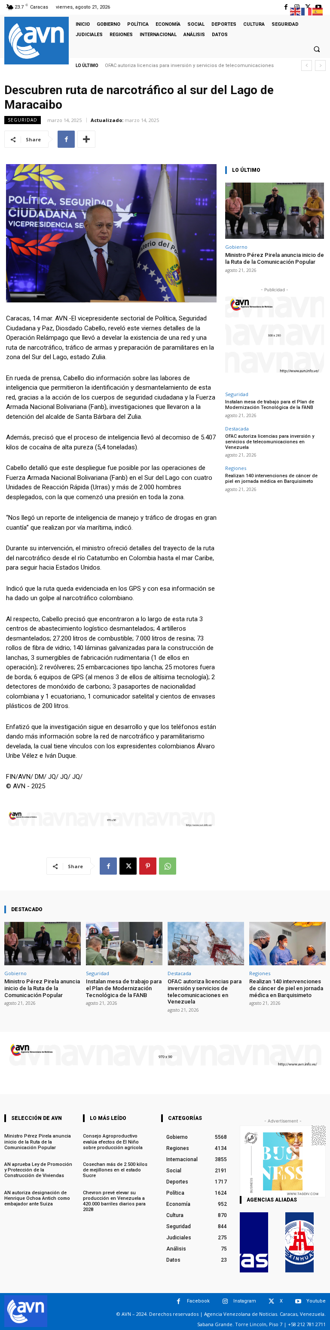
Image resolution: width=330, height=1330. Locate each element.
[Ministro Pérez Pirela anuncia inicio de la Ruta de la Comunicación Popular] (274, 211)
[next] (320, 65)
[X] (128, 866)
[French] (306, 11)
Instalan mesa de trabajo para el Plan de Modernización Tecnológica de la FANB (269, 404)
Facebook (198, 1301)
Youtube (316, 1301)
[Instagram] (224, 1301)
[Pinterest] (147, 866)
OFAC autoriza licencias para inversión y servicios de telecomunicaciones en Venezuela (269, 441)
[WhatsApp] (167, 866)
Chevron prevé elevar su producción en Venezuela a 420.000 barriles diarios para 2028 (114, 1201)
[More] (86, 139)
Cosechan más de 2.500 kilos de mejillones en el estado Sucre (115, 1170)
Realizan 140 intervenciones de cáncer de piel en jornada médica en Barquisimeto (271, 478)
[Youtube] (298, 1301)
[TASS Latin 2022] (254, 1242)
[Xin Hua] (299, 1242)
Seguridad (22, 120)
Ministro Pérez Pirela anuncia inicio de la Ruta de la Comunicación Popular (274, 258)
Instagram (244, 1301)
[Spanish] (318, 11)
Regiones (235, 468)
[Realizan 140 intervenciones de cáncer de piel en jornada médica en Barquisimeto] (287, 943)
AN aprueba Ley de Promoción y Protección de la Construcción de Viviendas (38, 1170)
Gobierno (236, 246)
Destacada (237, 428)
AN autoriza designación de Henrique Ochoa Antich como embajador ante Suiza (37, 1198)
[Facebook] (286, 7)
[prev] (306, 65)
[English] (295, 11)
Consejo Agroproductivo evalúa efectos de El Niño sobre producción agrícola (113, 1141)
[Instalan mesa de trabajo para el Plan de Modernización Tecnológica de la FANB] (124, 943)
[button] (317, 49)
